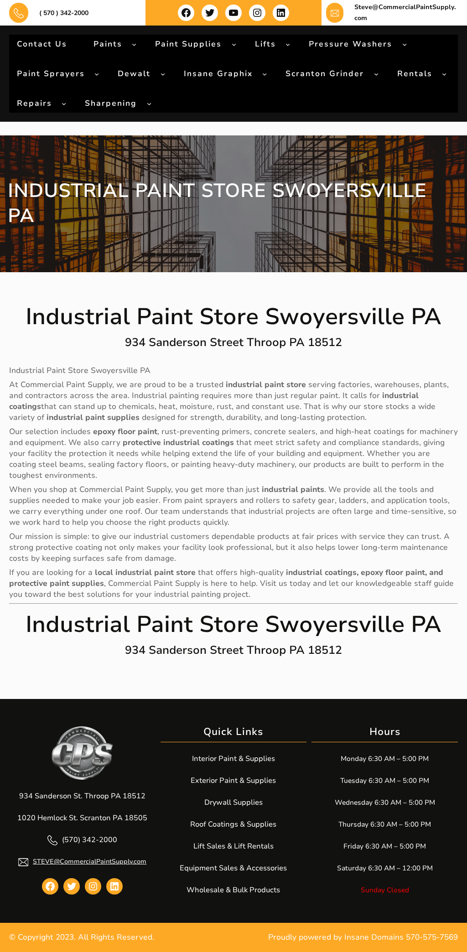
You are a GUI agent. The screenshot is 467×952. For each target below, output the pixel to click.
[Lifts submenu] (287, 43)
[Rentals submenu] (444, 73)
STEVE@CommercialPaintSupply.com (89, 861)
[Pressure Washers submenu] (404, 43)
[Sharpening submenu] (149, 103)
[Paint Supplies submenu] (234, 43)
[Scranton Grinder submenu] (376, 73)
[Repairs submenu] (64, 103)
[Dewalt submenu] (163, 73)
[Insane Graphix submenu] (264, 73)
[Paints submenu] (134, 43)
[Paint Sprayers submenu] (96, 73)
